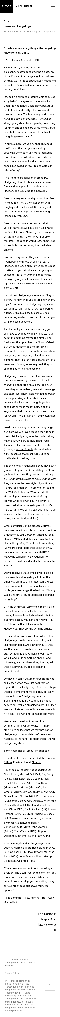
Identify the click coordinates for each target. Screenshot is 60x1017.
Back (6, 21)
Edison (8, 762)
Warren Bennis (24, 449)
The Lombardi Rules (17, 898)
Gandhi (36, 762)
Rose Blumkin (40, 848)
